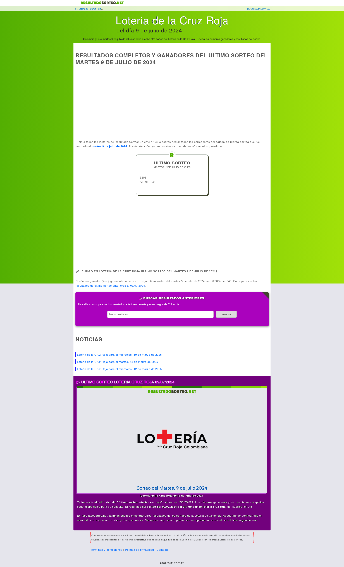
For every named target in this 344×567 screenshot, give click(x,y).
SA (268, 8)
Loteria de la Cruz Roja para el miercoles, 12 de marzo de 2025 (119, 369)
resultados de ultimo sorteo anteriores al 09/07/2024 (110, 285)
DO (248, 8)
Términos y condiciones (106, 549)
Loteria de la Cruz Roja (90, 8)
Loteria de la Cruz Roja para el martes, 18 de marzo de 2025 (117, 362)
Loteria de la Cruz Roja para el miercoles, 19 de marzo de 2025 (119, 354)
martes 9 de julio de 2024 (109, 146)
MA (256, 8)
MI (259, 8)
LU (252, 8)
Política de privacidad (139, 549)
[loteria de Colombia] (102, 4)
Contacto (163, 549)
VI (265, 8)
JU (262, 8)
